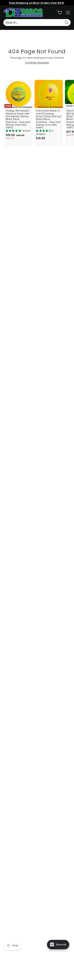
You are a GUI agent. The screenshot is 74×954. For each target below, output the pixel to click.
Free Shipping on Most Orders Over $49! (36, 3)
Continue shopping (37, 62)
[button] (14, 130)
